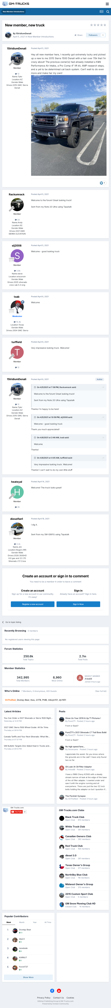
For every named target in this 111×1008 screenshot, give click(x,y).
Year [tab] (35, 922)
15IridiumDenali (23, 33)
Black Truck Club (74, 817)
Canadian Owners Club (78, 836)
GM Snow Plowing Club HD (80, 903)
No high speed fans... (75, 746)
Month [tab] (21, 922)
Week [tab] (8, 922)
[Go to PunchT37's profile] (15, 967)
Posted (86, 721)
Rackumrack (16, 194)
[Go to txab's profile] (17, 306)
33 (18, 220)
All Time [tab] (48, 922)
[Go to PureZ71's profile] (61, 719)
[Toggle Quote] (35, 387)
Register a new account (32, 604)
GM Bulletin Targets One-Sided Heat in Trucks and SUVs (26, 746)
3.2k (18, 544)
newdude (23, 948)
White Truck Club (75, 826)
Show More (28, 977)
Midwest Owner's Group (79, 884)
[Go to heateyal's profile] (17, 492)
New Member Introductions (41, 36)
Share (79, 35)
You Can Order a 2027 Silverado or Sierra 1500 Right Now (27, 718)
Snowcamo (73, 749)
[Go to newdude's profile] (15, 949)
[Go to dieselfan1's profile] (17, 529)
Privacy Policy (43, 997)
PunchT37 (23, 967)
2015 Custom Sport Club (79, 894)
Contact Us (58, 997)
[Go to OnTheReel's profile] (61, 797)
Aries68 (88, 678)
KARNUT (23, 957)
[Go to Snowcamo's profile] (61, 747)
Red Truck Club (74, 845)
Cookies (70, 997)
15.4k (18, 322)
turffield (17, 342)
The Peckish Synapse (75, 796)
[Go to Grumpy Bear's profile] (15, 930)
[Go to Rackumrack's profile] (17, 204)
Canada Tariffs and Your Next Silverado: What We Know (26, 736)
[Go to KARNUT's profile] (15, 958)
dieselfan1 (16, 518)
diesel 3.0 (70, 855)
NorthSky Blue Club (76, 874)
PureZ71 (71, 721)
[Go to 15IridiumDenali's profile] (8, 35)
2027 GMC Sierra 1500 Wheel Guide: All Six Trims (26, 727)
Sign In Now (78, 604)
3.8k (18, 271)
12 (18, 74)
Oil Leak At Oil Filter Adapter (78, 767)
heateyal (16, 481)
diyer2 (22, 939)
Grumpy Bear (25, 929)
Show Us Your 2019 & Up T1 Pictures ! (83, 718)
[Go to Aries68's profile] (80, 678)
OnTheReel (73, 799)
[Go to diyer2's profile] (15, 940)
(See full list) (101, 691)
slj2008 (17, 245)
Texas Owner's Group (77, 865)
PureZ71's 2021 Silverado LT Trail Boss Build (85, 732)
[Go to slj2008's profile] (17, 255)
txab (16, 296)
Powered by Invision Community (55, 1004)
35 (18, 507)
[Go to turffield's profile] (17, 352)
